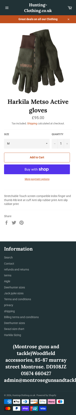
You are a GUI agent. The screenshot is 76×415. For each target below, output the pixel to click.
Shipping (32, 123)
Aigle (7, 281)
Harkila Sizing (12, 335)
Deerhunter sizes (14, 287)
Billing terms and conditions (21, 317)
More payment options (37, 179)
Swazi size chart (14, 329)
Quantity (57, 134)
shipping (9, 311)
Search (8, 257)
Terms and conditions (17, 299)
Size (6, 134)
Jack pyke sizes (14, 293)
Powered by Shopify (46, 395)
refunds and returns (16, 269)
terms (7, 275)
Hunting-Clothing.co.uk (38, 7)
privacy (8, 305)
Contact (9, 263)
